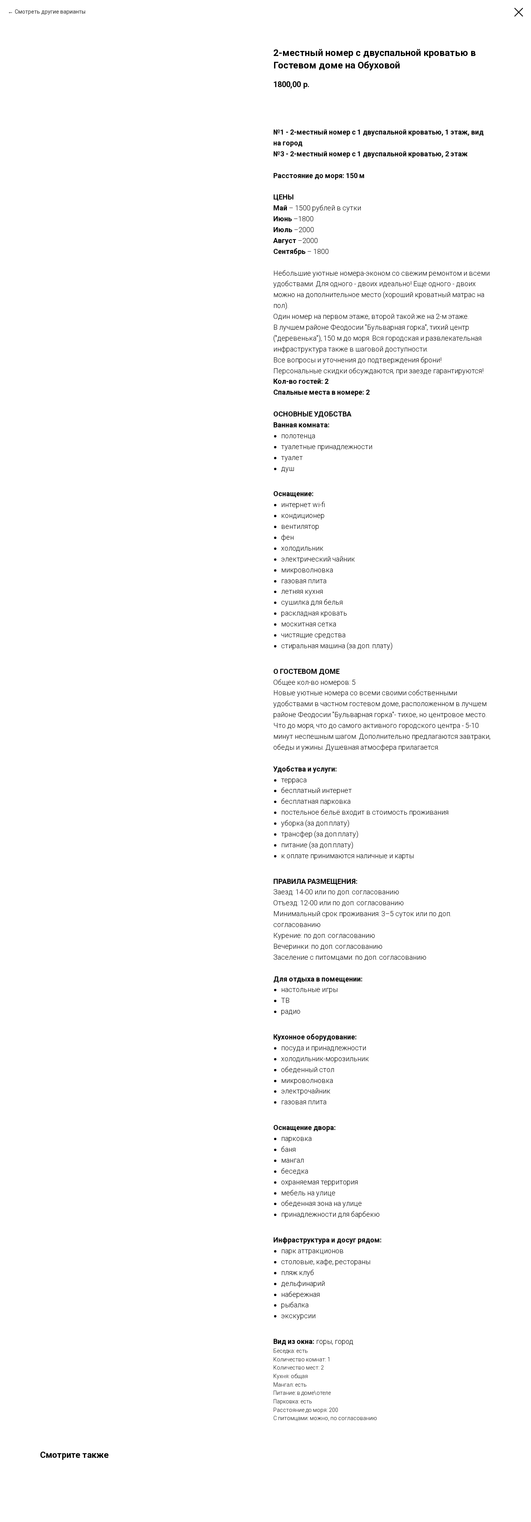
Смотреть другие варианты (50, 12)
